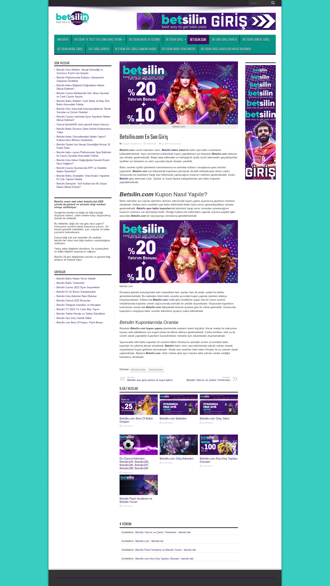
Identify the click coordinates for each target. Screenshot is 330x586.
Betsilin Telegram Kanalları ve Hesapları (79, 304)
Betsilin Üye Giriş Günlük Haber (135, 49)
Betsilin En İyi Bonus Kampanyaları (76, 291)
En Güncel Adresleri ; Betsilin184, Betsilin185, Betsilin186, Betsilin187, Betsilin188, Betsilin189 (134, 463)
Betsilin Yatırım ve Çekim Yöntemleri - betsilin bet (163, 532)
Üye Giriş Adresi (98, 49)
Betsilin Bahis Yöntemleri (178, 49)
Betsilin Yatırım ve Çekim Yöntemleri (208, 379)
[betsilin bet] (71, 22)
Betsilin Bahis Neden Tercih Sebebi (76, 278)
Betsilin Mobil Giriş (70, 49)
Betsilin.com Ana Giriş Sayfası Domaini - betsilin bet (164, 558)
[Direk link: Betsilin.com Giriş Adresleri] (179, 454)
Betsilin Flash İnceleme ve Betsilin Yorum (136, 500)
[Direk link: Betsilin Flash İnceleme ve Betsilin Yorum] (139, 494)
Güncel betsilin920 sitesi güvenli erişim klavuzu (83, 124)
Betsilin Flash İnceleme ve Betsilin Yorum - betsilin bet (165, 549)
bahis (170, 150)
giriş (127, 178)
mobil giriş (166, 299)
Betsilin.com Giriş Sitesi (214, 418)
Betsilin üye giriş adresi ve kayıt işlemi (150, 379)
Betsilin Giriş (174, 39)
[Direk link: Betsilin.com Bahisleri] (179, 414)
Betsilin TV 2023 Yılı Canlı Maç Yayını (98, 39)
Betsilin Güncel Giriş (256, 39)
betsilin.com (138, 370)
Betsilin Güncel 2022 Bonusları (74, 300)
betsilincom (155, 370)
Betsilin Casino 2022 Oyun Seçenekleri (78, 287)
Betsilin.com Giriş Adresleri (176, 458)
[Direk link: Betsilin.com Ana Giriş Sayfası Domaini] (219, 454)
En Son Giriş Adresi (224, 39)
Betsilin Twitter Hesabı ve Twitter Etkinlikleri (81, 313)
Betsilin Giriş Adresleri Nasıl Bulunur (226, 49)
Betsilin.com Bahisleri (173, 418)
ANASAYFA (63, 39)
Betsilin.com (198, 39)
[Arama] (273, 3)
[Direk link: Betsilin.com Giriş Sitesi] (219, 414)
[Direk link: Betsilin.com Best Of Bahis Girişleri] (139, 414)
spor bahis (148, 208)
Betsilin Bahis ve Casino (144, 39)
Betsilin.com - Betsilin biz (149, 541)
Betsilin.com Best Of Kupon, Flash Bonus (80, 322)
